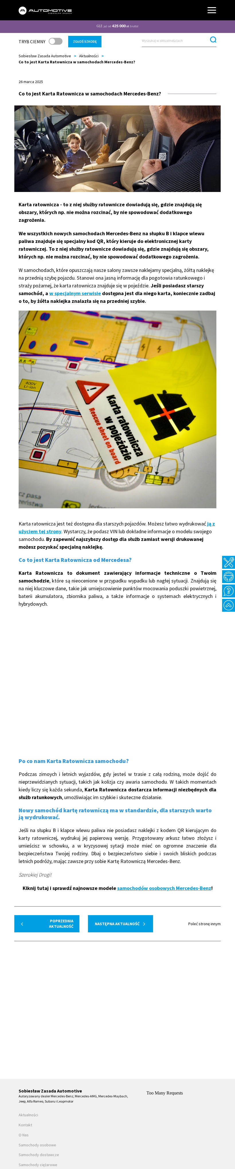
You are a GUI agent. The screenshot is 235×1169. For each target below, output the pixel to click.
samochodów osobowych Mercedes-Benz (164, 888)
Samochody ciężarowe (38, 1164)
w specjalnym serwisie (75, 293)
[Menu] (211, 10)
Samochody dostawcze (39, 1154)
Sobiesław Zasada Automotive (45, 55)
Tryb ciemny (32, 41)
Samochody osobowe (37, 1145)
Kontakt (25, 1125)
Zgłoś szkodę (85, 41)
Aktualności (89, 55)
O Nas (24, 1135)
